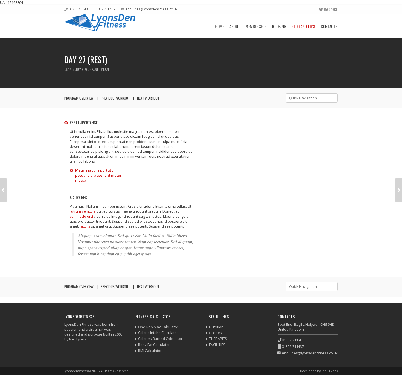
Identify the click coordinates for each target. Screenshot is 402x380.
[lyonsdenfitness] (99, 26)
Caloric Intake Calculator (158, 332)
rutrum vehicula (83, 211)
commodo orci (81, 216)
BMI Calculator (150, 350)
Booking (279, 26)
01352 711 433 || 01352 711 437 (92, 9)
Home (219, 26)
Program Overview (79, 98)
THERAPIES (218, 338)
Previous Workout (115, 98)
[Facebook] (326, 9)
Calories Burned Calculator (160, 338)
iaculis (85, 226)
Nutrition (216, 326)
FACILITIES (217, 344)
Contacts (329, 26)
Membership (256, 26)
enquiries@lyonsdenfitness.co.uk (151, 9)
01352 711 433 (293, 339)
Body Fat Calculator (154, 344)
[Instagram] (330, 9)
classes (215, 332)
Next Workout (148, 98)
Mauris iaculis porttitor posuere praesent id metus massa (98, 175)
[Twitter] (321, 9)
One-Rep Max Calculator (158, 326)
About (234, 26)
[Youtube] (335, 9)
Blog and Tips (303, 26)
